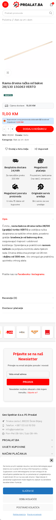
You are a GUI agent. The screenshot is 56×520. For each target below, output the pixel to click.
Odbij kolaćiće (28, 499)
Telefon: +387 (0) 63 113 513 (20, 425)
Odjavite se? (32, 393)
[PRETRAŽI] (50, 13)
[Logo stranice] (28, 4)
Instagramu (38, 274)
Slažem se (28, 491)
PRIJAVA (28, 382)
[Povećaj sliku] (7, 72)
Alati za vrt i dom (23, 19)
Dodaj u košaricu (34, 129)
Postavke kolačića (28, 507)
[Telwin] (9, 332)
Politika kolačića (19, 514)
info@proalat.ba (14, 429)
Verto (25, 135)
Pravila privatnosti (34, 514)
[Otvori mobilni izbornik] (5, 5)
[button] (51, 460)
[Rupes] (47, 332)
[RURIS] (35, 332)
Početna (6, 19)
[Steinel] (22, 332)
